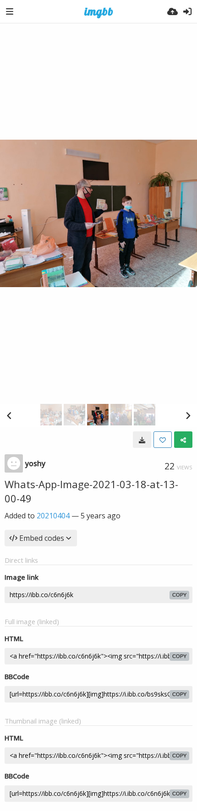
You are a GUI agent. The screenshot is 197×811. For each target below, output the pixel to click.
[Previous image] (9, 415)
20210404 (53, 516)
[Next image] (188, 415)
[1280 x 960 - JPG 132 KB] (142, 439)
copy (179, 595)
